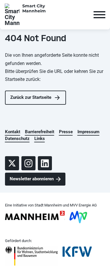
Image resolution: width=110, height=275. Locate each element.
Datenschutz (17, 138)
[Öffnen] (99, 14)
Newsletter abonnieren (32, 178)
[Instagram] (28, 163)
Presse (66, 131)
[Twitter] (12, 163)
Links (39, 138)
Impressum (88, 131)
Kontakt (12, 131)
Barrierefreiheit (39, 131)
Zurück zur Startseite (30, 97)
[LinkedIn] (45, 163)
